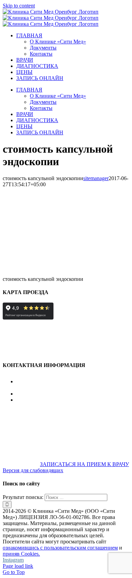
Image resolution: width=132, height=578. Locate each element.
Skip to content (19, 5)
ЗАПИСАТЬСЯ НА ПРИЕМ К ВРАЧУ (84, 464)
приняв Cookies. (21, 554)
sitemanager (96, 178)
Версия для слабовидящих (33, 470)
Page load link (18, 566)
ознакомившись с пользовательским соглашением (60, 548)
